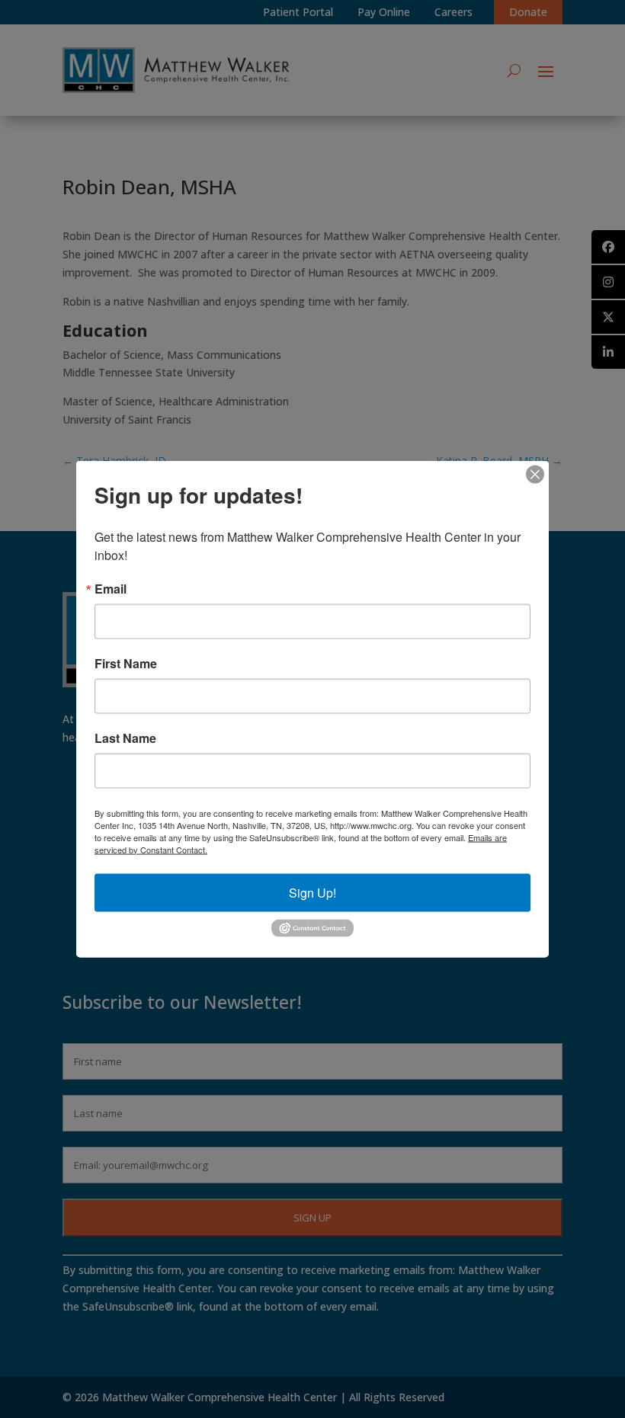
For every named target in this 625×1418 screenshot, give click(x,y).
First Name (126, 663)
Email (111, 588)
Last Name (125, 737)
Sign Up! (312, 892)
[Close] (535, 474)
